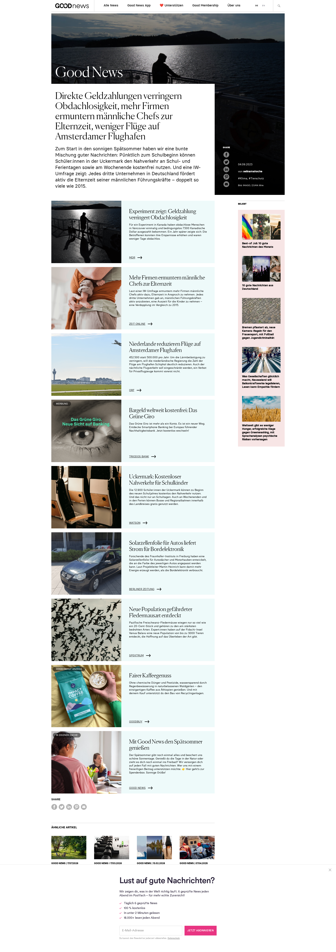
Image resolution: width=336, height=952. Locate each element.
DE (256, 5)
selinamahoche (252, 171)
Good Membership (205, 5)
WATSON (134, 523)
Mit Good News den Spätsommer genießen (165, 744)
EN (263, 5)
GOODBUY (135, 721)
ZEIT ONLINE (137, 324)
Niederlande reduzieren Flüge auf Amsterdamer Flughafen (165, 347)
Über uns (234, 5)
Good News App (138, 5)
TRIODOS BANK (139, 456)
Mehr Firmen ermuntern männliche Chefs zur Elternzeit (167, 280)
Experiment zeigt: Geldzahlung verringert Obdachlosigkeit (162, 214)
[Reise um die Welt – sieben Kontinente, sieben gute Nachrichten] (154, 847)
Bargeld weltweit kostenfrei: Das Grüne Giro (163, 413)
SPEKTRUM (136, 655)
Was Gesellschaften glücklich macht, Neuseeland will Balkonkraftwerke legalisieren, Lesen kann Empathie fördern (261, 382)
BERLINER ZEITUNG (141, 589)
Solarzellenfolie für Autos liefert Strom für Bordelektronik (162, 546)
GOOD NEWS (137, 788)
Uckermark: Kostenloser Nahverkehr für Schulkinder (158, 479)
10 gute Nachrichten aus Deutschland (257, 287)
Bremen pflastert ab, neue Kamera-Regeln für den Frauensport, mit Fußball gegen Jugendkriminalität (258, 333)
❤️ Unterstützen (171, 5)
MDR (132, 257)
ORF (131, 390)
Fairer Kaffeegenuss (150, 675)
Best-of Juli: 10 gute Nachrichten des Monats (257, 245)
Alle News (111, 5)
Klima (243, 178)
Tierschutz (257, 178)
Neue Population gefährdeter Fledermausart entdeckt (160, 612)
